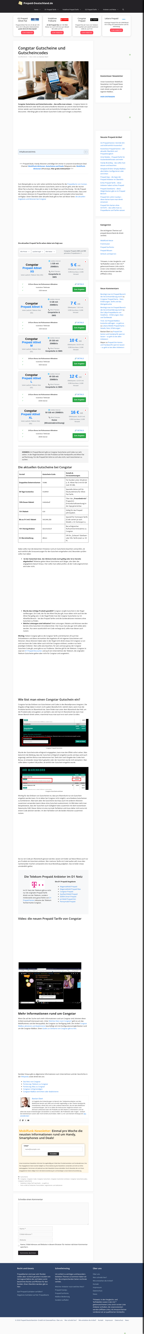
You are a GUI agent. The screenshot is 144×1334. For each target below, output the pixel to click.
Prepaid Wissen (106, 250)
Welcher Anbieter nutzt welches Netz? (69, 1286)
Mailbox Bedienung (62, 1296)
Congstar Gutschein (43, 1179)
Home (36, 9)
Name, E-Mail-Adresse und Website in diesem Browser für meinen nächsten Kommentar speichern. (54, 1245)
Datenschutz (97, 1291)
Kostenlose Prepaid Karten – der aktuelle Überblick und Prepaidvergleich (112, 151)
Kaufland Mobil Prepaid (68, 894)
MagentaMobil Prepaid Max (70, 889)
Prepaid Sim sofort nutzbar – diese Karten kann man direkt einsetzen (111, 199)
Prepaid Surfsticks (107, 247)
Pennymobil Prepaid (67, 901)
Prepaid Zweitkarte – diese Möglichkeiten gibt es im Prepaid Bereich (112, 191)
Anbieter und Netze (109, 9)
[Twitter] (25, 1120)
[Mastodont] (23, 1120)
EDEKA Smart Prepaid (68, 896)
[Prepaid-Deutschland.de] (20, 3)
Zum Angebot (79, 289)
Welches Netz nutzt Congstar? (60, 1021)
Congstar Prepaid (66, 891)
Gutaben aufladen (62, 1300)
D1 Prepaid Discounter (33, 651)
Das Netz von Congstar (31, 1081)
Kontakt (96, 1284)
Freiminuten (105, 244)
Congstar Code (32, 1179)
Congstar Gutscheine (25, 1181)
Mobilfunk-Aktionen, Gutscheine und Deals (46, 166)
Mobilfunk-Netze (106, 240)
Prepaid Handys (61, 1290)
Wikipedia (25, 1076)
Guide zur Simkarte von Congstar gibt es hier (59, 1028)
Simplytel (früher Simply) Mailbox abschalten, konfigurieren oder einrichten (113, 171)
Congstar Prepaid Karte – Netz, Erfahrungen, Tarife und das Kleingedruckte (112, 301)
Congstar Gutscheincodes (78, 1179)
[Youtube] (28, 1120)
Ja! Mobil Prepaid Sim (68, 899)
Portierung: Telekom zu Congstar (35, 1084)
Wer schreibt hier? (100, 1277)
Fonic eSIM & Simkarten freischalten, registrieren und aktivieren (41, 1185)
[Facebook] (20, 1120)
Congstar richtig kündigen (33, 1089)
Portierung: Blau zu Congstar (34, 1086)
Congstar (23, 1179)
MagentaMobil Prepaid (68, 886)
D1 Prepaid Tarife (50, 9)
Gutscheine (24, 1177)
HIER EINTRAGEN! (107, 97)
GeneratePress (51, 1320)
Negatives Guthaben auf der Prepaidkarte (33, 1295)
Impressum (97, 1287)
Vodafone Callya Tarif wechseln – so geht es (34, 1183)
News (95, 1294)
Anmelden (53, 1154)
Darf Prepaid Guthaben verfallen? (30, 1291)
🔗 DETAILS (79, 284)
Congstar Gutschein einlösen (60, 1179)
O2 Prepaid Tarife (91, 9)
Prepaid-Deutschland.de (38, 3)
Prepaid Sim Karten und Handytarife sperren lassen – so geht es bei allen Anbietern (112, 344)
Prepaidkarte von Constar (77, 184)
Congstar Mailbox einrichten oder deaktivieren (40, 1091)
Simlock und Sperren (108, 254)
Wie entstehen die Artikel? (103, 1281)
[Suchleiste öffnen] (123, 9)
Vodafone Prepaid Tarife (71, 9)
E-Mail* (26, 1146)
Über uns (96, 1274)
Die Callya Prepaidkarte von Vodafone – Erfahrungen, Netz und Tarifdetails (111, 315)
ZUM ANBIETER (27, 33)
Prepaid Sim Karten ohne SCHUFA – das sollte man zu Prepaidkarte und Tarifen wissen (112, 207)
